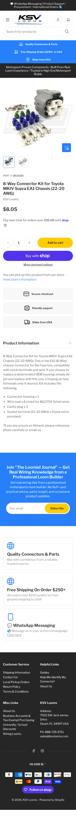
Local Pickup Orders (16, 682)
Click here (14, 635)
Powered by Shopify (52, 799)
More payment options (38, 264)
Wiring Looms (12, 733)
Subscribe (57, 508)
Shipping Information (16, 672)
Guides (44, 672)
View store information (19, 279)
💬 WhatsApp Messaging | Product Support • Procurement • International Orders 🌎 (38, 5)
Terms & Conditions (16, 691)
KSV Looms (10, 199)
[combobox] (38, 31)
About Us (46, 686)
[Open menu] (7, 19)
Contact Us (10, 677)
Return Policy (11, 686)
